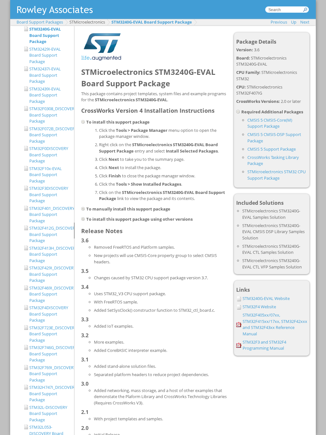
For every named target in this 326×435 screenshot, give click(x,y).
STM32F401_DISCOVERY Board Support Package (50, 214)
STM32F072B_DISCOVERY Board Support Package (50, 135)
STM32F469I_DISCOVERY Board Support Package (50, 294)
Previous (279, 22)
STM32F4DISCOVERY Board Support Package (48, 314)
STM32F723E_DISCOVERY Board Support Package (50, 334)
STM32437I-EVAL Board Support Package (45, 75)
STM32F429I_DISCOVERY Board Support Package (50, 274)
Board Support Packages (40, 22)
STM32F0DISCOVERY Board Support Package (48, 155)
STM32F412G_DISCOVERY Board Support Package (50, 234)
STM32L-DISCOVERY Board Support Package (48, 413)
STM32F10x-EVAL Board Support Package (45, 175)
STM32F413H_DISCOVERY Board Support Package (50, 254)
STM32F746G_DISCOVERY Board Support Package (50, 354)
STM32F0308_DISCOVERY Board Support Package (50, 115)
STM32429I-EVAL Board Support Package (45, 55)
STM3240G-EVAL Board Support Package (151, 22)
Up (293, 22)
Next (304, 22)
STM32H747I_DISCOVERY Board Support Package (50, 393)
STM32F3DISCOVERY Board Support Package (48, 194)
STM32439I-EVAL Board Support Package (45, 95)
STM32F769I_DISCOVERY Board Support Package (50, 374)
